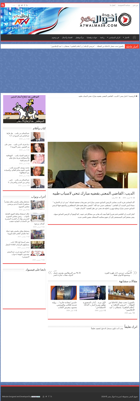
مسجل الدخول (106, 328)
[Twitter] (22, 5)
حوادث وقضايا (92, 37)
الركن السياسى (114, 37)
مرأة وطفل (79, 37)
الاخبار (127, 37)
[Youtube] (19, 5)
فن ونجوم (55, 37)
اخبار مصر (123, 96)
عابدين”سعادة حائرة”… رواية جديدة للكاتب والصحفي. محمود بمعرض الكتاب (64, 305)
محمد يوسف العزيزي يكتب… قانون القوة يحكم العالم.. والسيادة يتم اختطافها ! (16, 170)
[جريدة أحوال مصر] (70, 20)
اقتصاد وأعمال (67, 37)
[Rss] (27, 5)
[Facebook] (24, 5)
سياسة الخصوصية (124, 5)
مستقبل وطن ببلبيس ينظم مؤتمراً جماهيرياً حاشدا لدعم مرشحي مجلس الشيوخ (16, 204)
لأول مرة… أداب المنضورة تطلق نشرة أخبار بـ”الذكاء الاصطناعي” (94, 305)
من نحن (135, 5)
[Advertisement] (70, 71)
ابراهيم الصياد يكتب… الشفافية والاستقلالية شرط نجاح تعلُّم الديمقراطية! (17, 157)
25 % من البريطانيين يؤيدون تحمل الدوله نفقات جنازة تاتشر (67, 273)
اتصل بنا (112, 5)
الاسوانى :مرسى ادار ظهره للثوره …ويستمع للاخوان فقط (118, 273)
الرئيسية (134, 37)
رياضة (102, 37)
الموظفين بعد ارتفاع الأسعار (30, 121)
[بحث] (3, 5)
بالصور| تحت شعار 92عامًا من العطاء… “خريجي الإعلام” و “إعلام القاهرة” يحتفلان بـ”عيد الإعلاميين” (87, 46)
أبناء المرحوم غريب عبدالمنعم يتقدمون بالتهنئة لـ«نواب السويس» (18, 254)
